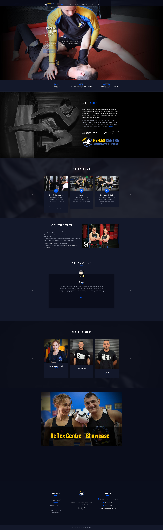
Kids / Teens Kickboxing (80, 195)
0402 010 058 (109, 505)
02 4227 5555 (108, 502)
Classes (77, 4)
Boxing (55, 195)
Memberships (85, 4)
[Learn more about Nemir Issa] (80, 354)
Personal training (48, 243)
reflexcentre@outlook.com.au (108, 508)
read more (111, 126)
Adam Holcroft (54, 368)
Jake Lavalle (105, 372)
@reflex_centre (55, 507)
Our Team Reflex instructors (51, 231)
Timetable (69, 4)
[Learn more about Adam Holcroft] (54, 352)
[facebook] (78, 508)
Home (62, 4)
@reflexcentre (55, 512)
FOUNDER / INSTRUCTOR (86, 133)
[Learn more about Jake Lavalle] (105, 354)
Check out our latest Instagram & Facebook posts (55, 499)
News (93, 4)
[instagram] (81, 508)
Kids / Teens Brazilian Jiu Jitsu (105, 196)
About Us (99, 4)
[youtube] (85, 508)
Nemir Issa (80, 372)
